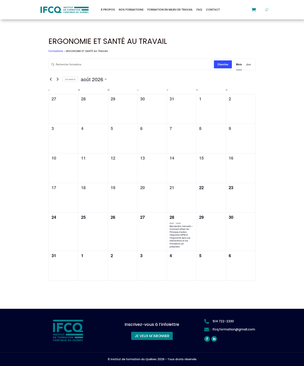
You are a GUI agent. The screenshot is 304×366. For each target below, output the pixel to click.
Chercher (222, 64)
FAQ (199, 9)
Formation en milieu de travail (170, 9)
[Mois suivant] (57, 79)
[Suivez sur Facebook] (207, 339)
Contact (213, 9)
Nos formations (131, 9)
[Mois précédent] (51, 79)
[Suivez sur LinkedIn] (214, 339)
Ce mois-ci (70, 79)
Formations (56, 51)
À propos (108, 9)
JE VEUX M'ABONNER (152, 335)
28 (172, 217)
